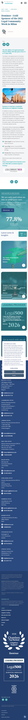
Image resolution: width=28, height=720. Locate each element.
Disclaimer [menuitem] (3, 714)
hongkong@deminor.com (10, 491)
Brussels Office (6, 380)
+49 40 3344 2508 (8, 510)
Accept (14, 371)
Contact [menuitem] (3, 622)
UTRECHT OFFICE (6, 549)
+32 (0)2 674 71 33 (8, 395)
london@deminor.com (9, 433)
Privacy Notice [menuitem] (3, 710)
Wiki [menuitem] (2, 625)
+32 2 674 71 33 (7, 560)
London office (6, 420)
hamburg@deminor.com (10, 508)
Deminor (10, 31)
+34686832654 (7, 527)
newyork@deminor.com (10, 452)
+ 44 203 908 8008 (8, 436)
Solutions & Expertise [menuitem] (6, 610)
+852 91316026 (7, 493)
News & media (5, 11)
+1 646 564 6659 (8, 455)
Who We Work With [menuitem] (6, 615)
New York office (6, 441)
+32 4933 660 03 (8, 473)
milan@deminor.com (9, 470)
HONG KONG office (7, 478)
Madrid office (5, 515)
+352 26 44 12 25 (8, 415)
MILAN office (5, 459)
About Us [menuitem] (3, 617)
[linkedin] (4, 44)
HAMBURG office (6, 499)
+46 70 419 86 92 (8, 543)
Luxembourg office (7, 400)
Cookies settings (14, 368)
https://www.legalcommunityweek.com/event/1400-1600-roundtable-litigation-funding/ (13, 163)
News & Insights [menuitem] (5, 620)
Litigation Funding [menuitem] (5, 612)
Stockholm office (7, 532)
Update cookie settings (5, 717)
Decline (14, 375)
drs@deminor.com (8, 393)
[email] (7, 44)
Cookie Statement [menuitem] (4, 712)
